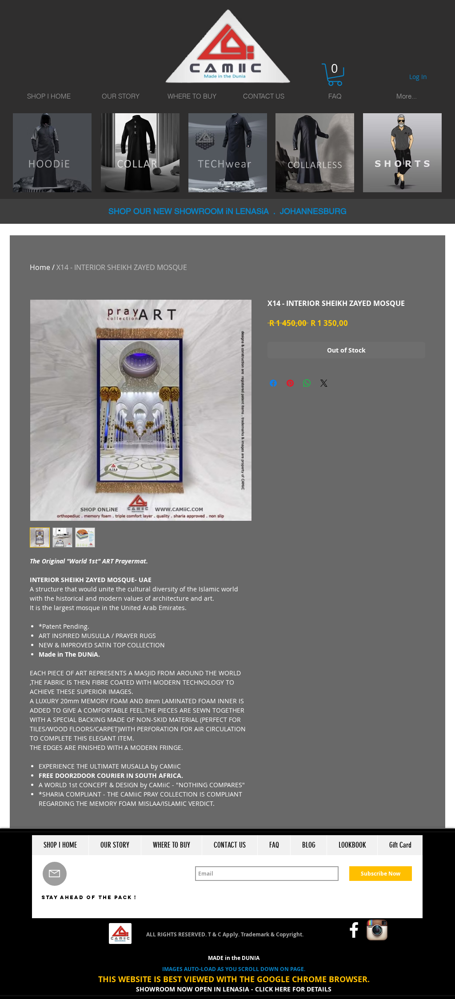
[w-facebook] (353, 930)
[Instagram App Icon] (377, 930)
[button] (335, 74)
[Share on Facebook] (273, 383)
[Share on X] (324, 383)
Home (40, 267)
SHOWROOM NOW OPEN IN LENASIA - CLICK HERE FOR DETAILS (233, 989)
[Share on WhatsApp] (307, 383)
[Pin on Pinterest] (290, 383)
